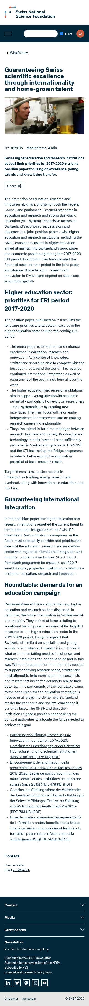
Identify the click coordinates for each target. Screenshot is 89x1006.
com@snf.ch (21, 870)
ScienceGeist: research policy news (28, 972)
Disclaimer (11, 999)
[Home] (30, 17)
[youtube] (44, 982)
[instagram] (35, 982)
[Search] (80, 34)
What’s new (19, 53)
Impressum (29, 999)
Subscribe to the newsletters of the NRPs (32, 963)
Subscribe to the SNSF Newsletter (28, 958)
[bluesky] (17, 982)
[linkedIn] (8, 982)
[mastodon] (26, 982)
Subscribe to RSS (16, 967)
